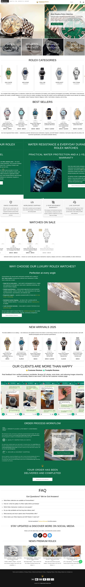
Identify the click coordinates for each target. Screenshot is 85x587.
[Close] (63, 279)
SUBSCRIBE (54, 298)
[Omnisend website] (42, 306)
